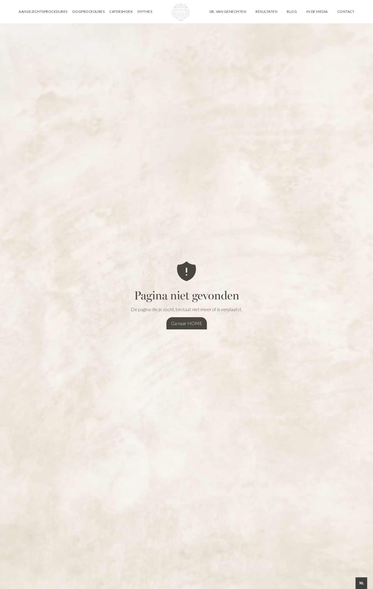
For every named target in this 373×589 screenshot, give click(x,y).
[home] (180, 12)
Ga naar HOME (186, 323)
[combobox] (361, 583)
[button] (43, 11)
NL (361, 583)
